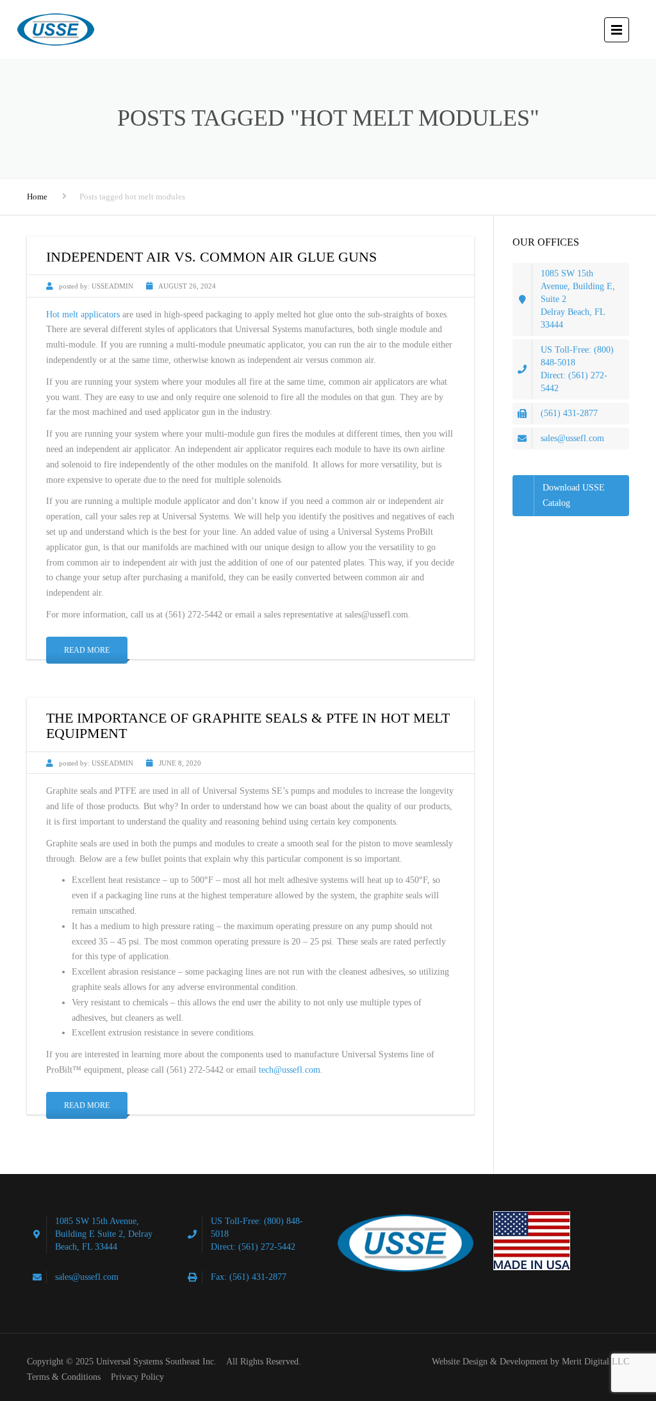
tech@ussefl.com (289, 1070)
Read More (87, 650)
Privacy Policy (137, 1377)
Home (37, 196)
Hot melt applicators (83, 314)
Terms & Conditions (64, 1377)
